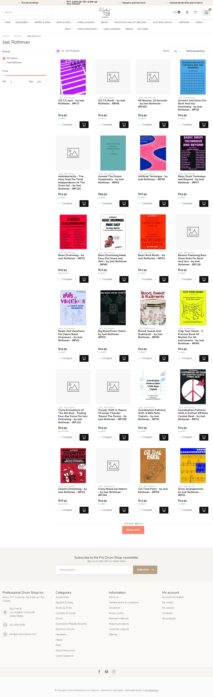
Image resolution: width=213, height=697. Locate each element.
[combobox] (27, 12)
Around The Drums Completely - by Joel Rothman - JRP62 (111, 179)
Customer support (119, 629)
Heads (199, 22)
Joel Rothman (34, 36)
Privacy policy (116, 613)
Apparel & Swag (42, 22)
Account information (173, 597)
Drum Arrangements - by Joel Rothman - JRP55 (191, 492)
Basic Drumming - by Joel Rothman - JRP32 (71, 257)
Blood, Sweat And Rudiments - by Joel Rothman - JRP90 (150, 334)
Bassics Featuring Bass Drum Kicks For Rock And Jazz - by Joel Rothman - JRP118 (192, 260)
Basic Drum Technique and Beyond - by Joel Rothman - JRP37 (192, 179)
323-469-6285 (17, 624)
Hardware (184, 22)
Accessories (21, 22)
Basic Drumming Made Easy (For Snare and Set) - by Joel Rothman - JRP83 (112, 260)
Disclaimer (114, 607)
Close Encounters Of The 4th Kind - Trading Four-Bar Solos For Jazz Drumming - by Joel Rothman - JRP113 (73, 416)
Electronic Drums (162, 22)
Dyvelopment (151, 690)
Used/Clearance (112, 29)
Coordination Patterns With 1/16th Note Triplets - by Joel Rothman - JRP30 (152, 415)
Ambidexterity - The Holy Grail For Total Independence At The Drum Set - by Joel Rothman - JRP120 (71, 182)
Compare (67, 124)
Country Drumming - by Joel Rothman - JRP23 (72, 490)
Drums (104, 22)
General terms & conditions (124, 602)
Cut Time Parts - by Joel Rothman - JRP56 (153, 490)
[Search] (49, 12)
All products (169, 618)
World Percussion (87, 29)
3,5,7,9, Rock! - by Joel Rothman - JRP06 (111, 102)
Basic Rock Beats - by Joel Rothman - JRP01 (151, 257)
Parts (68, 29)
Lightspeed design (133, 690)
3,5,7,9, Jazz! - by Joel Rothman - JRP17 (71, 102)
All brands (12, 58)
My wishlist (168, 607)
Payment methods (119, 618)
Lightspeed (117, 690)
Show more (133, 529)
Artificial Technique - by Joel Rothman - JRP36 (153, 178)
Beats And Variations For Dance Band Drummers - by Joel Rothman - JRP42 (71, 336)
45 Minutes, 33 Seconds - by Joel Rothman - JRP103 (152, 103)
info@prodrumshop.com (22, 634)
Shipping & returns (119, 623)
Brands (129, 29)
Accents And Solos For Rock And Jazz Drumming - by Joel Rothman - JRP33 (192, 105)
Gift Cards (143, 29)
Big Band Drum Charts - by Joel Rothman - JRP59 (113, 334)
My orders (167, 602)
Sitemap (113, 634)
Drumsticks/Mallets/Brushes (130, 22)
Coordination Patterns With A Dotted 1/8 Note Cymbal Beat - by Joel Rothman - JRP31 (193, 415)
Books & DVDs (63, 22)
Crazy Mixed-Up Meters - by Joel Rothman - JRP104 (112, 492)
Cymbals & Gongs (85, 22)
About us (114, 597)
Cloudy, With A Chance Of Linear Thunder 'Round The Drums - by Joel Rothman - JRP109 (112, 415)
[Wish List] (195, 12)
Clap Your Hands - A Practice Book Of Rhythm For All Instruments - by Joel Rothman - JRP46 (191, 337)
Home (7, 22)
